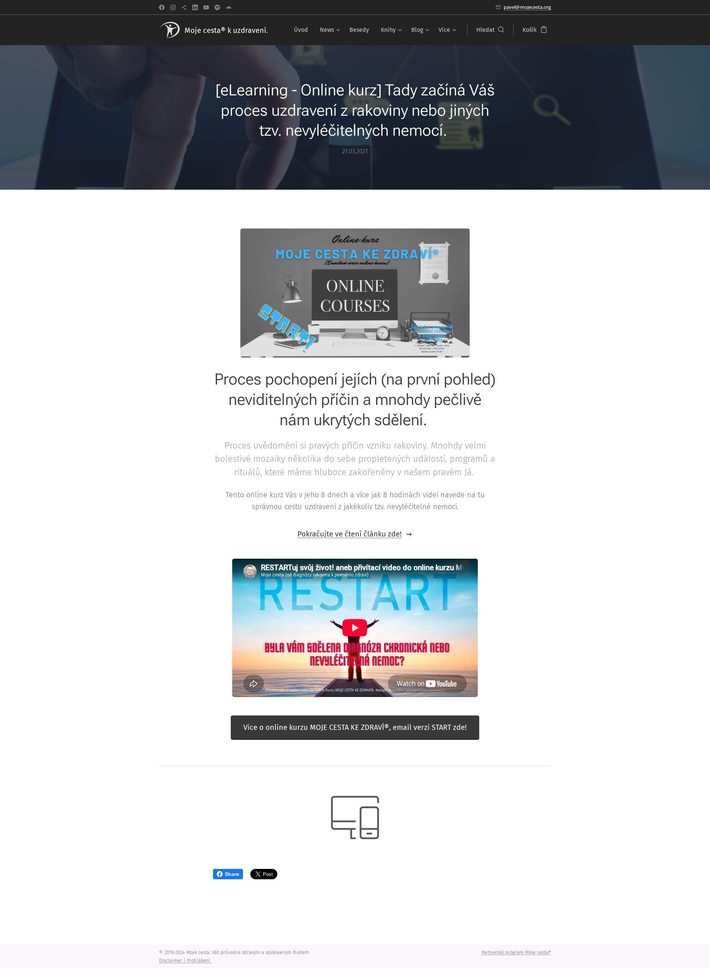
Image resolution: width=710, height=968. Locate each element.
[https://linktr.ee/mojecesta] (184, 7)
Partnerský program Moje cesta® (516, 952)
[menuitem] (303, 30)
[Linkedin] (195, 7)
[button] (490, 30)
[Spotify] (217, 7)
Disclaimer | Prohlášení (185, 960)
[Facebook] (161, 7)
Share (232, 874)
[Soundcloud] (228, 7)
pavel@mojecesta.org (527, 7)
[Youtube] (206, 7)
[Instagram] (173, 7)
